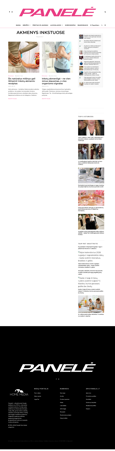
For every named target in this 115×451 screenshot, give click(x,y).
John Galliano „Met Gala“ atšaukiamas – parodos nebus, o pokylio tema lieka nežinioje (91, 139)
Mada (18, 25)
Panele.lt (10, 403)
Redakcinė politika (91, 405)
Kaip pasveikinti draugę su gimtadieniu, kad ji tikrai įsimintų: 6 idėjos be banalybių (91, 209)
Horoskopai (70, 25)
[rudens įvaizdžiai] (91, 151)
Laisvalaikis (55, 25)
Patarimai (11, 76)
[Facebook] (9, 12)
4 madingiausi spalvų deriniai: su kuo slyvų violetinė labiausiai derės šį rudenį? (90, 163)
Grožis (26, 25)
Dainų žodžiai (63, 418)
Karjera (88, 409)
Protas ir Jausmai (40, 25)
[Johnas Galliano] (91, 128)
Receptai (62, 412)
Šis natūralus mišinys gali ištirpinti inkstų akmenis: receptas (21, 81)
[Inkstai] (57, 57)
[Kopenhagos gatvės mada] (91, 222)
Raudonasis (83, 25)
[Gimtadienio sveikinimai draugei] (91, 198)
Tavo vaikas (37, 393)
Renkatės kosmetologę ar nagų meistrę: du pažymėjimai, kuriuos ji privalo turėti (91, 186)
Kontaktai (88, 399)
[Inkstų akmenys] (23, 57)
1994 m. (18, 405)
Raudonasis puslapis (65, 415)
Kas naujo (62, 393)
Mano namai (37, 396)
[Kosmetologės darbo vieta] (91, 175)
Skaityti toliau (12, 98)
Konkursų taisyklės (91, 402)
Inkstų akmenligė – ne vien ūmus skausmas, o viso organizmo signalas (56, 81)
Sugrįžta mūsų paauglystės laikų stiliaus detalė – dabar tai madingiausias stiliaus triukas (91, 233)
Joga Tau (36, 399)
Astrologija (63, 409)
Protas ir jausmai (64, 399)
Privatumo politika (91, 396)
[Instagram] (12, 12)
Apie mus (88, 393)
